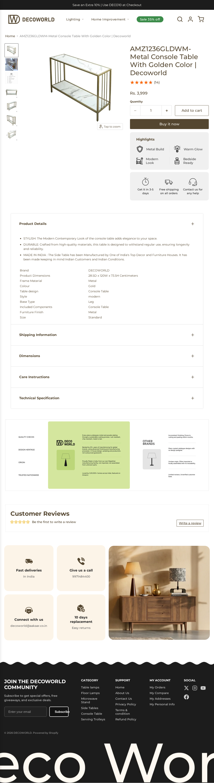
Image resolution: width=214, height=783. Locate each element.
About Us (122, 693)
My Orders (157, 687)
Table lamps (90, 687)
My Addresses (160, 699)
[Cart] (201, 19)
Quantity (136, 101)
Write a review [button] (190, 523)
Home (120, 687)
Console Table (91, 714)
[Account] (190, 19)
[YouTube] (203, 688)
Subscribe (62, 711)
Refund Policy (125, 719)
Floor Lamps (90, 693)
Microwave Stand (89, 700)
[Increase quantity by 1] (167, 110)
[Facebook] (186, 697)
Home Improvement (108, 19)
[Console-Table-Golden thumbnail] (11, 64)
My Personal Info (162, 704)
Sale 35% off (150, 19)
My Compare (159, 693)
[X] (186, 688)
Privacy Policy (125, 704)
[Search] (180, 19)
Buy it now (169, 124)
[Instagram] (194, 688)
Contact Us (123, 699)
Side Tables (89, 708)
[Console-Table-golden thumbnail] (11, 50)
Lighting (73, 19)
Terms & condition (122, 712)
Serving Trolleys (93, 719)
